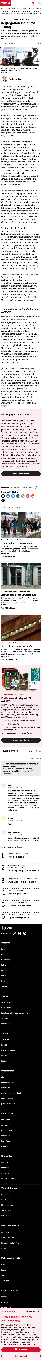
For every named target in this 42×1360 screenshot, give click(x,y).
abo (2, 1077)
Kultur (3, 965)
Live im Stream (7, 1205)
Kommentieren (16, 487)
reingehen (5, 1146)
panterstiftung (7, 1098)
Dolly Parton (6, 1008)
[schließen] (38, 1311)
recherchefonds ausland (11, 1093)
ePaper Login (6, 1308)
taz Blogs (5, 1232)
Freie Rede (5, 1141)
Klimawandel (6, 1024)
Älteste (38, 751)
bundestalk (5, 1120)
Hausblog (5, 1045)
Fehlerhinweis (28, 487)
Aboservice (5, 1302)
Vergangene (6, 1210)
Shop (3, 1275)
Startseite (4, 13)
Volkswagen (6, 1002)
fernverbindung (7, 1125)
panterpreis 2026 (8, 1104)
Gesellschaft (6, 960)
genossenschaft (7, 1082)
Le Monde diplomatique (11, 1243)
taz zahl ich (5, 1088)
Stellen (4, 1056)
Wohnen (4, 1018)
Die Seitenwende (8, 1050)
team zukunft (6, 1162)
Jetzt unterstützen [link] (21, 473)
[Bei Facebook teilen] (18, 496)
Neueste (31, 751)
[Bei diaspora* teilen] (28, 496)
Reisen (4, 1265)
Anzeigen (5, 1281)
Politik (13, 13)
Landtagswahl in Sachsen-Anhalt (14, 1013)
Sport (3, 970)
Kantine (4, 1270)
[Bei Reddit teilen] (32, 496)
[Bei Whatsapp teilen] (23, 496)
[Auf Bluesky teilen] (13, 496)
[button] (39, 3)
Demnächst (5, 1195)
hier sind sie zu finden (11, 773)
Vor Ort (4, 1200)
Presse (4, 1061)
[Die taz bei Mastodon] (14, 934)
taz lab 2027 (6, 1216)
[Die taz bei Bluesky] (19, 934)
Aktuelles (5, 1040)
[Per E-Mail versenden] (3, 496)
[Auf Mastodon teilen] (8, 496)
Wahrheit (5, 986)
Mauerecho (5, 1136)
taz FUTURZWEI (7, 1238)
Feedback (5, 1297)
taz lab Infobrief (7, 1178)
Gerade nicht (30, 1311)
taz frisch (5, 1168)
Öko (3, 954)
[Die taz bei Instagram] (24, 934)
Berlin (3, 976)
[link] (6, 9)
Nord (3, 981)
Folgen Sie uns (6, 933)
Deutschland (21, 13)
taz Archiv (5, 1248)
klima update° (6, 1130)
